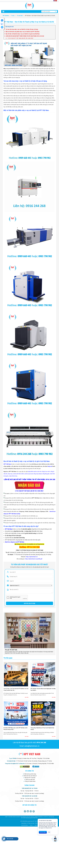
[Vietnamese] (56, 0)
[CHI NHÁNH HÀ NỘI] (4, 839)
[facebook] (25, 811)
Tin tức (31, 825)
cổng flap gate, (46, 473)
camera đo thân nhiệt (18, 473)
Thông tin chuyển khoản (29, 781)
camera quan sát (28, 473)
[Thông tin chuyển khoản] (3, 11)
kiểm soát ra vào (35, 471)
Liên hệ (36, 825)
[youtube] (28, 811)
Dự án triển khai (24, 825)
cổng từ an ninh (46, 471)
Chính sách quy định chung (29, 774)
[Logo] (29, 5)
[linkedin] (31, 811)
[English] (54, 0)
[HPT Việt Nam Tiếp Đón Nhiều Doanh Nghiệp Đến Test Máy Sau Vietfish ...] (43, 674)
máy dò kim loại (13, 476)
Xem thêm (26, 697)
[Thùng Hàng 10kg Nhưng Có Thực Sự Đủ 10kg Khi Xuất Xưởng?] (43, 713)
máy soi (50, 466)
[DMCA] (25, 766)
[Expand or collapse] (54, 27)
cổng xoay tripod (37, 473)
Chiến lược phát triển (29, 779)
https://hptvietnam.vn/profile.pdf (33, 559)
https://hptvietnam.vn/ (32, 556)
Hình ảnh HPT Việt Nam (29, 777)
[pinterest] (34, 811)
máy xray (10, 473)
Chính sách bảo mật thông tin (29, 775)
